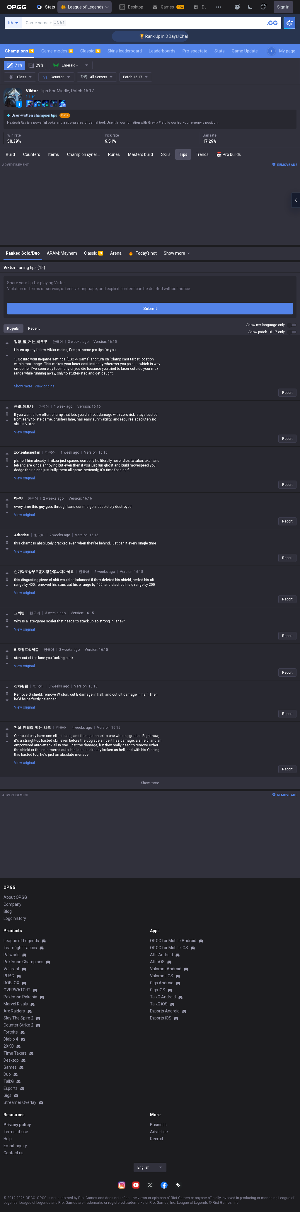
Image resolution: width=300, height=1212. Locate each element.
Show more (23, 386)
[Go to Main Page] (16, 7)
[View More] (218, 7)
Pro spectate (195, 51)
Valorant (11, 968)
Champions (19, 51)
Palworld (12, 954)
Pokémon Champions (23, 961)
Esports (11, 1088)
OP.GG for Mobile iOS (169, 947)
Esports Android (165, 1011)
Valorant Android (165, 968)
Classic (89, 51)
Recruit (156, 1138)
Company (12, 904)
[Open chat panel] (295, 200)
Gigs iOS (157, 990)
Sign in (283, 7)
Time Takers (15, 1053)
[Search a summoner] (272, 23)
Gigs (7, 1095)
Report (287, 393)
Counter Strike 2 (18, 1025)
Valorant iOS (161, 975)
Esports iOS (160, 1018)
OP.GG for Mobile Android (173, 940)
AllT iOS (157, 961)
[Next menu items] (271, 51)
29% (40, 65)
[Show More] (237, 7)
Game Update (245, 51)
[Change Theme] (250, 7)
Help (8, 1138)
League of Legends (85, 7)
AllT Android (161, 954)
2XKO (9, 1046)
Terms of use (16, 1131)
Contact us (13, 1152)
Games (10, 1067)
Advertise (159, 1131)
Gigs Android (161, 983)
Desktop (11, 1060)
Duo (7, 1074)
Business (158, 1124)
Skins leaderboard (125, 51)
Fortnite (11, 1032)
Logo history (15, 918)
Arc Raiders (14, 1011)
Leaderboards (162, 51)
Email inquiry (15, 1145)
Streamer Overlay (20, 1102)
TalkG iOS (159, 1004)
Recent (34, 328)
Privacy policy (17, 1124)
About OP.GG (15, 897)
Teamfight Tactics (20, 947)
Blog (8, 911)
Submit (150, 308)
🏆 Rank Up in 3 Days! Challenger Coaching (162, 36)
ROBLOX (11, 983)
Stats (219, 51)
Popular (13, 328)
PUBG (9, 975)
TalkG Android (163, 997)
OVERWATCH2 (17, 990)
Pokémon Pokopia (20, 997)
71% (19, 65)
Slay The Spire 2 (18, 1018)
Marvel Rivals (16, 1004)
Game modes (56, 51)
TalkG (9, 1081)
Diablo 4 (11, 1039)
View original (45, 386)
